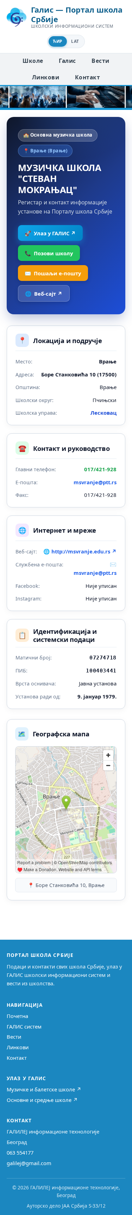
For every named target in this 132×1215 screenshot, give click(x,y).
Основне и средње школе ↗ (42, 1099)
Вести (100, 61)
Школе (33, 61)
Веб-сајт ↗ (43, 293)
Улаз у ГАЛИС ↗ (50, 233)
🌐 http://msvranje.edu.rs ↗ (80, 551)
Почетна (17, 1015)
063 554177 (20, 1152)
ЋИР (57, 41)
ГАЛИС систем (24, 1026)
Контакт (87, 77)
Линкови (45, 77)
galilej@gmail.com (29, 1163)
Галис (67, 61)
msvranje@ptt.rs (95, 482)
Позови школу (49, 253)
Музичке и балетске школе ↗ (44, 1089)
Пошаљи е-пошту (53, 273)
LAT (75, 41)
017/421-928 (100, 469)
